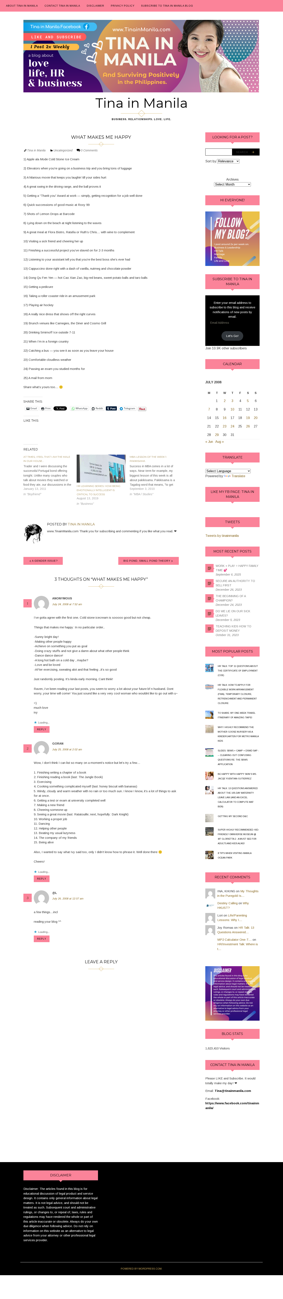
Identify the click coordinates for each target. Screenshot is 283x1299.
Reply (41, 729)
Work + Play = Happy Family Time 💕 (237, 568)
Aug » (219, 441)
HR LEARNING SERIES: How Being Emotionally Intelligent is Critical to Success (98, 490)
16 (224, 418)
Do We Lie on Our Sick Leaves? (233, 613)
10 (232, 409)
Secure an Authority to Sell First (235, 583)
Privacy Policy (122, 5)
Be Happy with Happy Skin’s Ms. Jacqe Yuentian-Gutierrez (237, 776)
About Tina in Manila (22, 5)
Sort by (211, 161)
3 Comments (89, 150)
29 (217, 435)
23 (224, 426)
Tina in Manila (141, 103)
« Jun (209, 441)
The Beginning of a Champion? (231, 598)
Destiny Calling (227, 903)
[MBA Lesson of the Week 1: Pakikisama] (156, 475)
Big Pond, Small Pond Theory (146, 560)
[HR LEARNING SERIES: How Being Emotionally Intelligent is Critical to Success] (101, 469)
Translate (238, 476)
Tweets (232, 522)
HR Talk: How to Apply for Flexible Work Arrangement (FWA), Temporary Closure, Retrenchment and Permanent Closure (237, 694)
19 (248, 418)
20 (256, 418)
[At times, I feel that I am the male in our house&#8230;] (50, 475)
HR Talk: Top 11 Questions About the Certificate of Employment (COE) (238, 670)
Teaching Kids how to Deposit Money (233, 628)
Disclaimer (95, 5)
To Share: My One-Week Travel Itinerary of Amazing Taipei (236, 715)
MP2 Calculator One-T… (234, 939)
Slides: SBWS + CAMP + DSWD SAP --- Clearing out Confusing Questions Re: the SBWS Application (238, 757)
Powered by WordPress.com (141, 1268)
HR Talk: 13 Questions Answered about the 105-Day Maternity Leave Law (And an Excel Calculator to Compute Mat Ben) (238, 797)
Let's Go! (232, 336)
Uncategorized (63, 150)
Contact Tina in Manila (62, 5)
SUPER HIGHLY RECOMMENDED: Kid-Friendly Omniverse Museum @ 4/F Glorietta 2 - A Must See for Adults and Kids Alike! (238, 836)
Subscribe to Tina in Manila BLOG (167, 5)
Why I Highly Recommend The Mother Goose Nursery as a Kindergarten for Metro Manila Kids (238, 734)
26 (248, 426)
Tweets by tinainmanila (222, 535)
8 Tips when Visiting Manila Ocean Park (234, 855)
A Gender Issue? (45, 560)
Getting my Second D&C (233, 816)
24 (232, 426)
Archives (232, 179)
